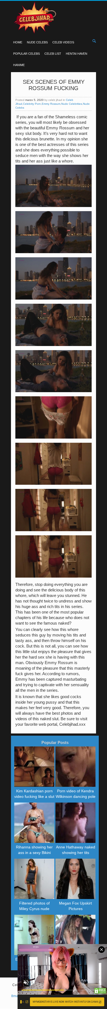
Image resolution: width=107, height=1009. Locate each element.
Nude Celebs (37, 42)
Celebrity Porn (32, 103)
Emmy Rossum (51, 103)
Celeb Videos (63, 42)
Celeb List (52, 53)
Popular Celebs (26, 53)
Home (17, 42)
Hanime (19, 65)
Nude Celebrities (71, 103)
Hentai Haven (76, 53)
